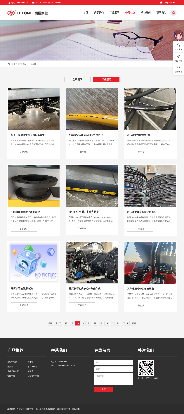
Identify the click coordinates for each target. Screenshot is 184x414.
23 (101, 323)
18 (72, 323)
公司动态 (130, 12)
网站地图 (76, 409)
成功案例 (146, 12)
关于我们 (99, 12)
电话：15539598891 (20, 3)
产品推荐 (15, 350)
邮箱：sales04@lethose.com (48, 3)
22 (95, 323)
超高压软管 (32, 367)
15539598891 (62, 362)
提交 (104, 389)
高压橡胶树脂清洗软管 (45, 409)
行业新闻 (32, 64)
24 (106, 323)
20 (83, 323)
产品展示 (114, 12)
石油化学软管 (33, 376)
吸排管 (30, 362)
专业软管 (11, 376)
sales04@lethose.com (66, 365)
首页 (85, 12)
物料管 (30, 371)
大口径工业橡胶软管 (25, 409)
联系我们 (161, 12)
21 (89, 323)
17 (66, 323)
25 (112, 323)
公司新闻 (77, 79)
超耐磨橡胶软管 (64, 409)
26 (118, 323)
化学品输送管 (13, 371)
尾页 (134, 323)
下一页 (126, 323)
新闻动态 (22, 64)
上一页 (58, 323)
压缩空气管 (12, 362)
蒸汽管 (10, 367)
